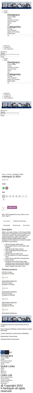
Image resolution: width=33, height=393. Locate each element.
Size (3, 192)
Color (4, 184)
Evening (9, 174)
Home (6, 11)
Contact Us (7, 47)
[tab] (7, 222)
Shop (5, 12)
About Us (7, 46)
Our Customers (8, 49)
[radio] (3, 188)
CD (9, 216)
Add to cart (12, 207)
